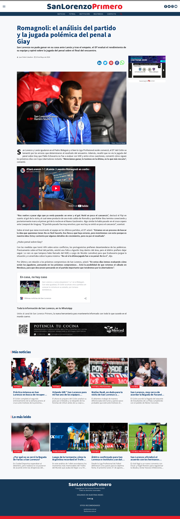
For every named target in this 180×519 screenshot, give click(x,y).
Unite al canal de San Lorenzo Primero (34, 313)
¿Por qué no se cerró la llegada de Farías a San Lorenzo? (30, 458)
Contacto (111, 14)
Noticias (61, 14)
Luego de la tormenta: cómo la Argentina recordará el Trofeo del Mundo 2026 (69, 458)
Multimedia (98, 14)
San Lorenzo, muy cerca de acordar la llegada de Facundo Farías (147, 393)
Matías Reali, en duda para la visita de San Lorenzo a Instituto (107, 393)
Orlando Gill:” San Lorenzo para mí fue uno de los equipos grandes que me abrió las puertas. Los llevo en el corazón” (69, 393)
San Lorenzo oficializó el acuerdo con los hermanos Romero (145, 458)
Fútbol (72, 14)
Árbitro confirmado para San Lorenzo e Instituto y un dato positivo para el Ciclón (107, 458)
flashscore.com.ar (90, 511)
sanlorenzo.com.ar (90, 509)
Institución (84, 14)
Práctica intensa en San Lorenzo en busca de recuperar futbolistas (30, 393)
